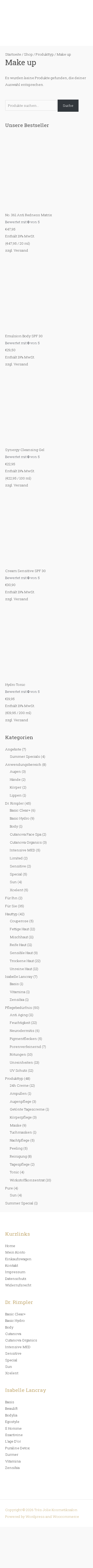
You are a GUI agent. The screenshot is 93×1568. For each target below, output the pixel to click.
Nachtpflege (19, 1140)
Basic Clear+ (20, 810)
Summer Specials (25, 756)
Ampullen (18, 1093)
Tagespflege (20, 1164)
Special (16, 874)
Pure (9, 1188)
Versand (21, 250)
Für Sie (11, 906)
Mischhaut (19, 937)
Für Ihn (11, 898)
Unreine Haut (21, 968)
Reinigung (18, 1156)
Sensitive (18, 866)
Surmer (11, 1454)
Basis (14, 983)
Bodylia (11, 1415)
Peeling (16, 1148)
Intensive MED (22, 850)
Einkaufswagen (18, 1259)
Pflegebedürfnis (18, 1007)
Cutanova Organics (26, 842)
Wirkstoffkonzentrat (27, 1180)
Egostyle (12, 1421)
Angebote (13, 749)
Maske (15, 1125)
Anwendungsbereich (23, 764)
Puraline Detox (17, 1448)
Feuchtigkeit (20, 1022)
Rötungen (18, 1054)
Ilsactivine (14, 1434)
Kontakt (11, 1265)
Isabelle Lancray (19, 976)
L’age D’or (13, 1441)
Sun (13, 882)
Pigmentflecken (23, 1038)
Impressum (15, 1272)
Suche (68, 105)
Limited (16, 858)
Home (10, 1245)
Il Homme (13, 1428)
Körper (15, 787)
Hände (15, 779)
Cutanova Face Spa (25, 834)
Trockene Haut (22, 960)
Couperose (19, 921)
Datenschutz (15, 1278)
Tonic (14, 1172)
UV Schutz (18, 1070)
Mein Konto (15, 1252)
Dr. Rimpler (14, 803)
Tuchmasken (21, 1132)
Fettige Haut (19, 929)
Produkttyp (14, 1078)
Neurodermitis (22, 1030)
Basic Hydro (19, 818)
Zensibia (17, 999)
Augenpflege (20, 1101)
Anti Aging (19, 1014)
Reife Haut (18, 944)
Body (14, 826)
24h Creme (19, 1085)
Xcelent (16, 890)
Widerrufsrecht (18, 1285)
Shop (28, 54)
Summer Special (19, 1203)
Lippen (16, 795)
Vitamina (17, 991)
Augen (15, 771)
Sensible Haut (21, 952)
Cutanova (13, 1333)
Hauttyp (11, 914)
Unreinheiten (21, 1062)
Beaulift (11, 1408)
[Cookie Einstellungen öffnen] (39, 1564)
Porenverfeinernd (25, 1046)
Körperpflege (21, 1117)
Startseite (13, 54)
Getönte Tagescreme (27, 1109)
